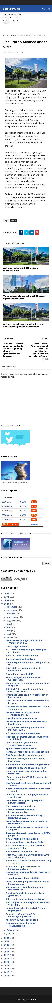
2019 (6, 948)
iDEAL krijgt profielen (17, 646)
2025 (6, 597)
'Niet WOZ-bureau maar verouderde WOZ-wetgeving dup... (28, 856)
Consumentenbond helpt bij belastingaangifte (20, 810)
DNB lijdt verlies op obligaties (21, 718)
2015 (6, 962)
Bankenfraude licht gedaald (20, 659)
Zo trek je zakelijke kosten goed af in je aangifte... (27, 828)
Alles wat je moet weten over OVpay (25, 899)
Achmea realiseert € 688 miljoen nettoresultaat (20, 269)
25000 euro (7, 515)
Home (5, 35)
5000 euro (6, 502)
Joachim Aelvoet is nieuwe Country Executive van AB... (24, 816)
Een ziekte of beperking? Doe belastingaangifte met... (21, 915)
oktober (11, 613)
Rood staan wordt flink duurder (22, 655)
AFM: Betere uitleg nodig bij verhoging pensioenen (26, 650)
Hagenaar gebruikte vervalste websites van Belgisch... (27, 738)
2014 (6, 965)
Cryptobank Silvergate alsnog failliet (25, 842)
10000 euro (7, 506)
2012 (6, 972)
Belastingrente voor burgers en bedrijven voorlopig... (27, 903)
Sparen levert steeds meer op (21, 748)
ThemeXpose (30, 999)
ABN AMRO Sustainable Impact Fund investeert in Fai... (24, 888)
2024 (6, 600)
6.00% (23, 506)
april (9, 634)
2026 (6, 593)
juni (9, 627)
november (12, 610)
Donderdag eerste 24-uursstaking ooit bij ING (27, 663)
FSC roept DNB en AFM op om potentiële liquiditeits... (27, 722)
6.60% (23, 511)
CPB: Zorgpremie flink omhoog (22, 838)
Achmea (14, 35)
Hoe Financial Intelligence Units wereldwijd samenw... (28, 784)
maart (10, 637)
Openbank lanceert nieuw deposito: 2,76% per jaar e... (28, 834)
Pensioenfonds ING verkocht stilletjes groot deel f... (26, 894)
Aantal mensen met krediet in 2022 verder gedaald (28, 789)
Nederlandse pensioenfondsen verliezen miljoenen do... (27, 822)
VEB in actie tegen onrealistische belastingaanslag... (23, 867)
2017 (6, 955)
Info (34, 502)
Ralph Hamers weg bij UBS (19, 674)
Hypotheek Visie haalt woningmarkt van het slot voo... (27, 696)
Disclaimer (34, 524)
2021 (6, 941)
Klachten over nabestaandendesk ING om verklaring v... (27, 707)
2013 (6, 968)
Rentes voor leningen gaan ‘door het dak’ (27, 751)
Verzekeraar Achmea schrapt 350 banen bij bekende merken (24, 297)
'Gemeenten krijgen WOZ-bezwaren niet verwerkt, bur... (27, 778)
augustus (12, 620)
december (12, 606)
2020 (6, 944)
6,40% (23, 515)
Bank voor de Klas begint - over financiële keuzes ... (28, 701)
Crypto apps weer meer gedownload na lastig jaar (26, 772)
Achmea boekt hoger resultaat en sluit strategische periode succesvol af (23, 325)
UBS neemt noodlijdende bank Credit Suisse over (25, 759)
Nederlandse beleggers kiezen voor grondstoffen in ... (24, 641)
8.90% (23, 502)
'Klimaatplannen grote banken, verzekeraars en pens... (22, 743)
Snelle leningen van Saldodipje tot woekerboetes (23, 678)
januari (10, 933)
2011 (6, 975)
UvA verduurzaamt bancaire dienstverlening (20, 924)
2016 (6, 958)
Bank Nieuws (11, 8)
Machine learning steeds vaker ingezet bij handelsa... (28, 873)
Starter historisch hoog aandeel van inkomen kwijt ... (25, 728)
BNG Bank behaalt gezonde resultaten (26, 755)
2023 (6, 603)
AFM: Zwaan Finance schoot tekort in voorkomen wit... (25, 846)
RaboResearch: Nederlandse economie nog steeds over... (28, 861)
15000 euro (7, 511)
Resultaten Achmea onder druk (22, 851)
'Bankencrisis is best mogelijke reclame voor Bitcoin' (27, 795)
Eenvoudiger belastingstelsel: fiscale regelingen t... (25, 909)
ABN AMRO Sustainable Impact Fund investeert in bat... (24, 690)
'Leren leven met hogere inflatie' (23, 878)
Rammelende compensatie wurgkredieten (28, 764)
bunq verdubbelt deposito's (20, 806)
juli (8, 624)
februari (11, 930)
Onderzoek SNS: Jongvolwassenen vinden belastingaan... (27, 882)
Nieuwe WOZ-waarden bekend (22, 919)
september (13, 617)
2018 (6, 951)
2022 (6, 938)
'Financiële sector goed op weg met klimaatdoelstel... (24, 801)
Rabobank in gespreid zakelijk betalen (26, 767)
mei (9, 630)
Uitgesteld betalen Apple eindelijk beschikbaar (24, 669)
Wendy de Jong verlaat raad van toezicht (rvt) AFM (27, 684)
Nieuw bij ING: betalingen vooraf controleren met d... (23, 713)
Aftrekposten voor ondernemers (23, 733)
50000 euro (7, 520)
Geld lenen (7, 497)
